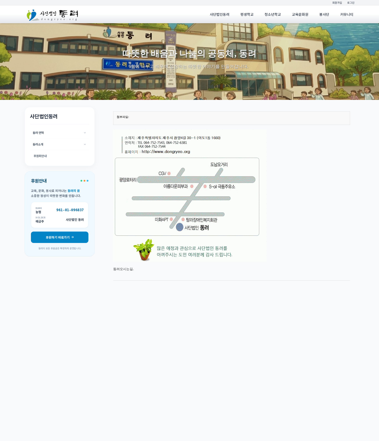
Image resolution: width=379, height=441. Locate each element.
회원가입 (337, 2)
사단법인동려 (219, 14)
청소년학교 (273, 14)
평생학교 (247, 14)
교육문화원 (300, 14)
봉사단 (324, 14)
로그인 (350, 2)
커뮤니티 (346, 14)
